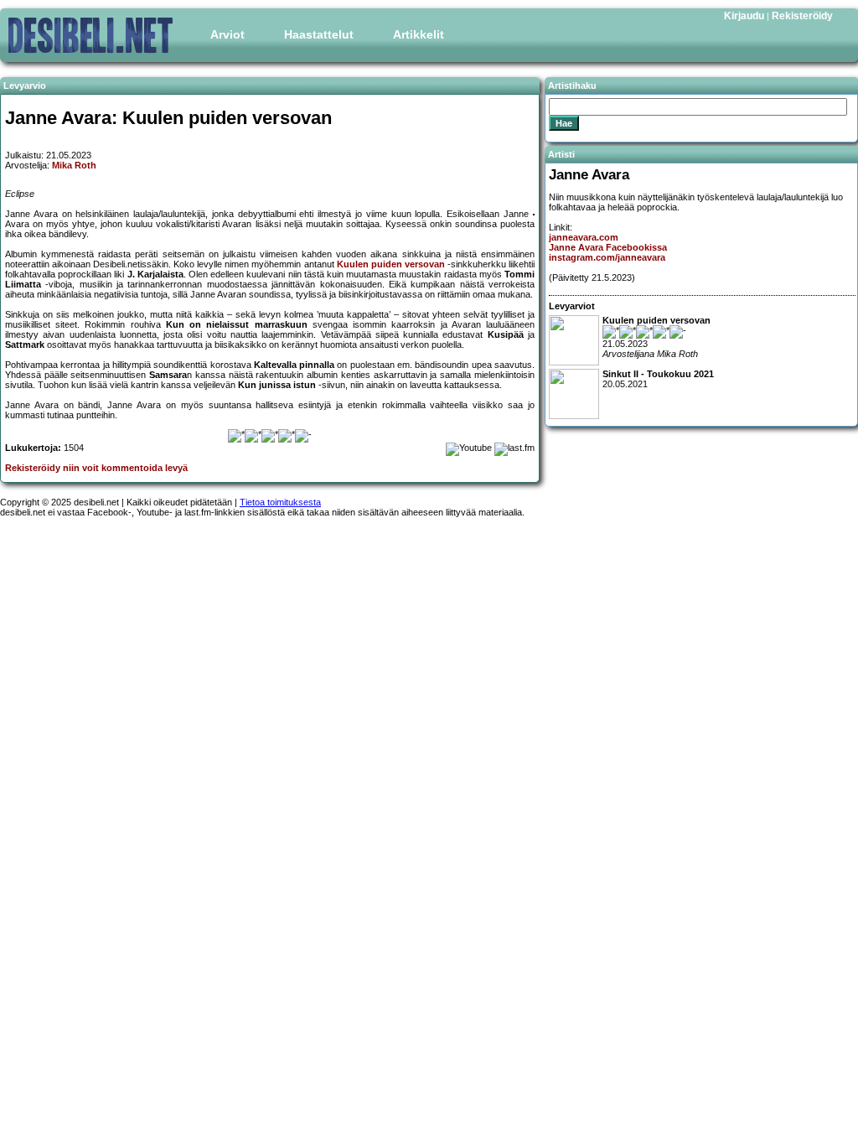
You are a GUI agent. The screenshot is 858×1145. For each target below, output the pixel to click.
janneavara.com (583, 237)
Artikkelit (418, 34)
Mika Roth (74, 165)
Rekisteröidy (802, 16)
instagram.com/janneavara (607, 257)
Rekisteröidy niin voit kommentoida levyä (96, 468)
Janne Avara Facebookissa (608, 247)
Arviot (227, 34)
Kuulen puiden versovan (391, 264)
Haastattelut (319, 34)
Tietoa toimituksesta (280, 502)
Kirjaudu (744, 16)
